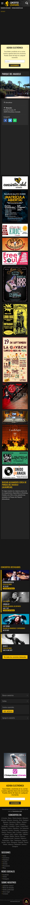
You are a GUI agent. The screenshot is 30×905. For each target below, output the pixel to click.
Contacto (5, 894)
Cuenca (9, 828)
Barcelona (12, 822)
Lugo (20, 834)
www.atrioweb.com (15, 901)
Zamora (24, 844)
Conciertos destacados (10, 567)
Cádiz (16, 824)
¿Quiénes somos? (8, 886)
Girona (11, 830)
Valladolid (17, 844)
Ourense (17, 838)
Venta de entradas (8, 888)
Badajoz (25, 820)
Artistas (5, 864)
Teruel (26, 842)
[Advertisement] (15, 28)
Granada (16, 830)
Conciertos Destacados (6, 8)
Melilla (12, 836)
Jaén (14, 832)
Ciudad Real (24, 826)
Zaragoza (15, 846)
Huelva (4, 832)
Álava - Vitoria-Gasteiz (14, 818)
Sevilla (3, 842)
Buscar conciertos (8, 695)
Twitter (5, 877)
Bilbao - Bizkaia (21, 822)
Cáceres (11, 824)
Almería (9, 820)
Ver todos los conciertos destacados (15, 657)
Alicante (3, 820)
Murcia (17, 836)
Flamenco (6, 860)
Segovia (24, 840)
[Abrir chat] (26, 899)
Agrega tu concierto (8, 718)
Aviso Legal (6, 892)
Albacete (25, 818)
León (11, 834)
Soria (8, 842)
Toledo (5, 844)
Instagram (6, 879)
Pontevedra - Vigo (7, 840)
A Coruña (4, 818)
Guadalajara (23, 830)
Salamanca (17, 840)
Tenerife (20, 842)
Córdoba (3, 828)
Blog (4, 868)
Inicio (4, 856)
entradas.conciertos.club (17, 8)
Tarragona (14, 842)
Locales (3, 11)
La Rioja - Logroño (22, 832)
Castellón (12, 826)
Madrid (25, 834)
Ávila (20, 820)
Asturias (15, 820)
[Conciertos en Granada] (12, 3)
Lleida (16, 834)
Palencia (23, 838)
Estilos (4, 701)
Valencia (10, 844)
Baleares (5, 822)
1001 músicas (8, 711)
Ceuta (17, 826)
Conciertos (6, 858)
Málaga (6, 836)
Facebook (6, 875)
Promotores (6, 866)
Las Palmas (5, 834)
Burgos (6, 824)
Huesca (9, 832)
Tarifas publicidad (8, 890)
